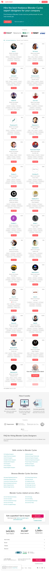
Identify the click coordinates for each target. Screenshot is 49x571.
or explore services (38, 520)
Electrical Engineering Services (10, 483)
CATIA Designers (7, 465)
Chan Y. (14, 248)
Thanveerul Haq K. (35, 149)
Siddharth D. (35, 198)
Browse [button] (5, 542)
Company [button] (6, 545)
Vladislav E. (14, 149)
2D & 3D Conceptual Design (10, 504)
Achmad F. (14, 76)
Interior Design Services (9, 485)
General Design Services (30, 487)
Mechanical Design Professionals (32, 456)
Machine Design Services (9, 487)
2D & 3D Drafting (29, 498)
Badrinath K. (13, 347)
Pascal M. (13, 323)
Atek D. (35, 297)
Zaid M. (35, 323)
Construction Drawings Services (10, 481)
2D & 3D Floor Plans (29, 502)
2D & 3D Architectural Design (10, 500)
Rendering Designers (29, 463)
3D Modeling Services (29, 481)
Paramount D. (14, 125)
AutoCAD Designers (8, 458)
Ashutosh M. (35, 248)
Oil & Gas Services (29, 479)
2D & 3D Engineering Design (31, 500)
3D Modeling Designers (9, 454)
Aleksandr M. (13, 372)
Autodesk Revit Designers (9, 461)
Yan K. (13, 272)
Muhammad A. (35, 76)
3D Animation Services (30, 483)
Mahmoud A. (35, 272)
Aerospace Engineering (11, 40)
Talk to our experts (19, 21)
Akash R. (13, 100)
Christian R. (35, 174)
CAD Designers (7, 463)
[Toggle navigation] (2, 2)
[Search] (39, 2)
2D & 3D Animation (8, 498)
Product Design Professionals (31, 461)
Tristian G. (13, 174)
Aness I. (35, 223)
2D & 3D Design (28, 496)
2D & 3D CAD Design (8, 502)
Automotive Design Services (10, 479)
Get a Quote (44, 1)
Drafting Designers (29, 454)
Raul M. (14, 297)
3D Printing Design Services (31, 477)
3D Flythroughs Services (30, 485)
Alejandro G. (35, 125)
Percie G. (35, 347)
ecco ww (35, 100)
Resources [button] (6, 548)
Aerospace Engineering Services (10, 477)
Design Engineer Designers (9, 467)
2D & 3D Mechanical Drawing (10, 496)
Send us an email (21, 518)
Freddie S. (13, 223)
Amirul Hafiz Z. (14, 198)
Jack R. (14, 51)
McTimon (35, 51)
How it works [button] (7, 539)
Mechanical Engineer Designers (31, 458)
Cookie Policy (14, 567)
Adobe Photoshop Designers (10, 456)
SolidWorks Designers (30, 465)
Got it (4, 567)
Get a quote (7, 21)
